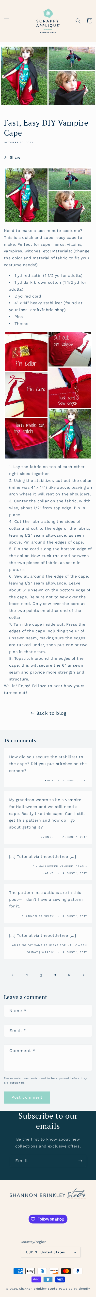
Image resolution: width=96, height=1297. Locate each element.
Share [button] (15, 157)
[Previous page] (13, 975)
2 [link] (41, 975)
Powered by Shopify (74, 1288)
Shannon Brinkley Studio (38, 1288)
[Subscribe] (80, 1161)
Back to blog (51, 713)
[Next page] (83, 975)
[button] (6, 20)
